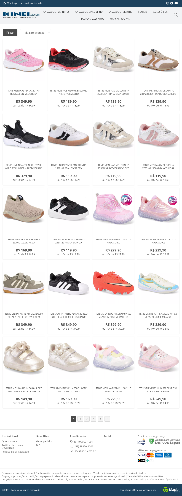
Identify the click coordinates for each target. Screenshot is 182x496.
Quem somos (9, 441)
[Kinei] (21, 15)
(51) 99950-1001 (83, 441)
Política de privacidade (15, 451)
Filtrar (10, 32)
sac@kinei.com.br (33, 3)
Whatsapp (12, 3)
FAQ (38, 445)
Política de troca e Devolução (12, 446)
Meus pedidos (44, 441)
